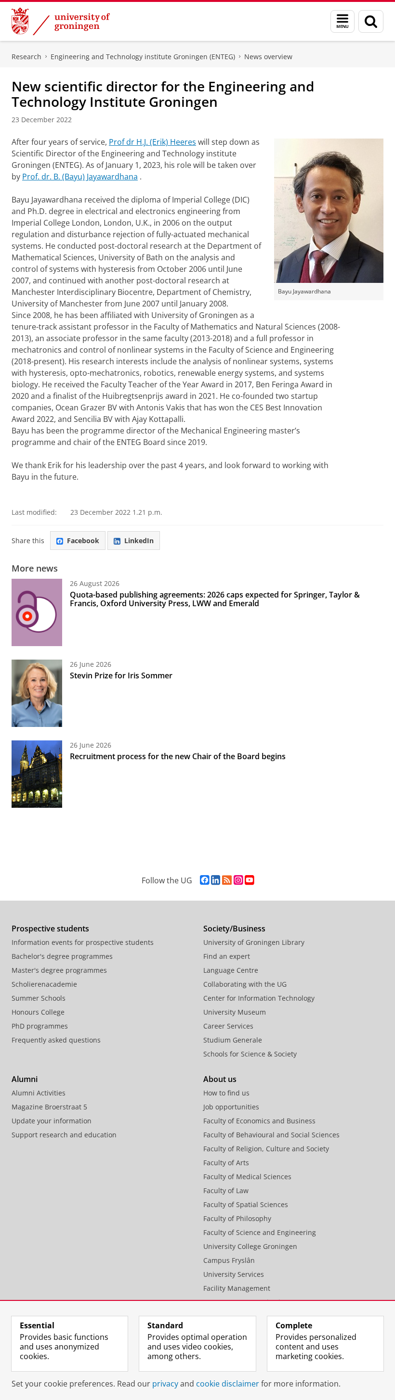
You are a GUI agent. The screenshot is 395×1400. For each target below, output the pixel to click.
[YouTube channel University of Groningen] (249, 880)
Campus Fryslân (229, 1260)
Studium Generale (232, 1039)
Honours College (38, 1012)
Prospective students (50, 928)
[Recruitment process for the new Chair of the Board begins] (37, 774)
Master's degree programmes (59, 970)
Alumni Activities (39, 1092)
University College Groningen (250, 1246)
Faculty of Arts (226, 1162)
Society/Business (234, 928)
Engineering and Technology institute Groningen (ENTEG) (143, 56)
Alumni (25, 1079)
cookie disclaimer (227, 1383)
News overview (268, 56)
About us (220, 1079)
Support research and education (64, 1134)
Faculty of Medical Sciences (247, 1176)
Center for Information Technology (259, 998)
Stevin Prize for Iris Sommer (121, 675)
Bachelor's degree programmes (62, 956)
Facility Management (236, 1288)
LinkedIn (139, 540)
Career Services (228, 1026)
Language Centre (230, 970)
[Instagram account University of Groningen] (238, 880)
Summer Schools (39, 998)
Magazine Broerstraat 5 (49, 1106)
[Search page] (371, 21)
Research (26, 56)
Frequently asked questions (56, 1039)
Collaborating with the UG (245, 984)
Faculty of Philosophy (237, 1218)
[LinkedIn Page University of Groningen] (215, 880)
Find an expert (226, 956)
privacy (165, 1383)
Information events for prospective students (83, 942)
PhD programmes (40, 1026)
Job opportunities (231, 1106)
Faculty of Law (226, 1190)
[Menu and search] (342, 21)
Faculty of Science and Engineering (259, 1232)
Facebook (83, 540)
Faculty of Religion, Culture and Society (266, 1148)
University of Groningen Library (253, 942)
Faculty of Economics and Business (259, 1120)
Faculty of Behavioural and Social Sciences (271, 1134)
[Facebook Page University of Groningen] (204, 880)
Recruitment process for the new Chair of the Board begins (178, 756)
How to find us (226, 1092)
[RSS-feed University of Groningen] (227, 880)
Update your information (52, 1120)
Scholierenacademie (44, 984)
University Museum (234, 1012)
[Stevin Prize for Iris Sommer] (37, 693)
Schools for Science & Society (250, 1053)
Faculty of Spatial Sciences (245, 1204)
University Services (233, 1274)
